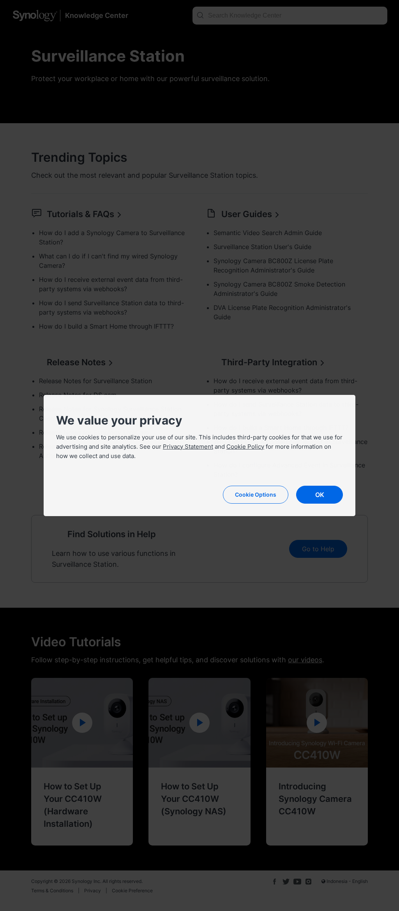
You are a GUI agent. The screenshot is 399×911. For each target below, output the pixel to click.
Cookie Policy (245, 446)
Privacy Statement (188, 446)
